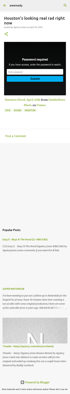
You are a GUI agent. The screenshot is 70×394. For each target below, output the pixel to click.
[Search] (65, 5)
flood (17, 110)
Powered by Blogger (37, 382)
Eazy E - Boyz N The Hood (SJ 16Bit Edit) (25, 239)
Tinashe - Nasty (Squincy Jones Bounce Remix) (28, 346)
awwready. (16, 5)
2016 (7, 110)
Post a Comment (15, 136)
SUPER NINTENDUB (13, 288)
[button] (6, 34)
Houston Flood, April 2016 (22, 99)
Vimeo (41, 105)
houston (30, 110)
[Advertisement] (35, 183)
